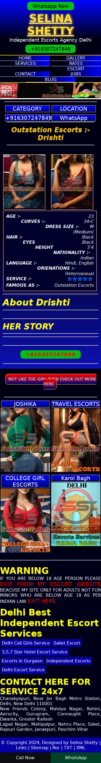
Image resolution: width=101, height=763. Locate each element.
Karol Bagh (75, 478)
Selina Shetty (84, 742)
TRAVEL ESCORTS (75, 404)
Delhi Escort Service (23, 669)
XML (80, 747)
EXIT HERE (41, 601)
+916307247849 (50, 49)
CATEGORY (27, 108)
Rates (76, 63)
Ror (56, 747)
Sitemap (39, 747)
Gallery (75, 58)
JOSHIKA (25, 404)
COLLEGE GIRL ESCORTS (25, 481)
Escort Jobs (76, 71)
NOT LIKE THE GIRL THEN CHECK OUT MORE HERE (52, 382)
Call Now (25, 757)
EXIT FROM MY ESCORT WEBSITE (50, 584)
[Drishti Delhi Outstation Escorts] (72, 206)
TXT (68, 747)
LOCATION (73, 108)
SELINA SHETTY (50, 24)
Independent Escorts (68, 660)
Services (25, 63)
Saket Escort (67, 643)
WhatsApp (74, 118)
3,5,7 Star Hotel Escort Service (35, 652)
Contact (25, 74)
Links (21, 747)
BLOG (51, 79)
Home (25, 58)
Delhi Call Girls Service (26, 643)
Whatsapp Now (51, 6)
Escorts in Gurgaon (22, 660)
